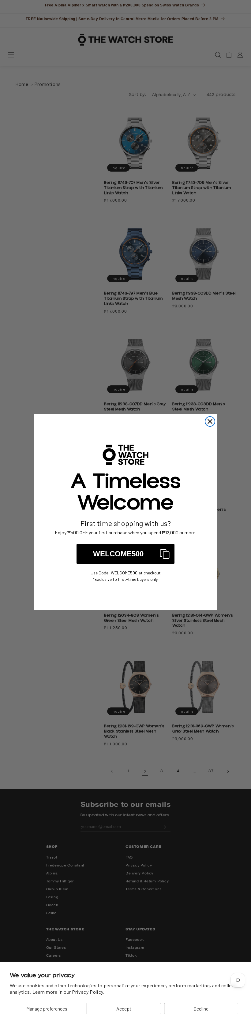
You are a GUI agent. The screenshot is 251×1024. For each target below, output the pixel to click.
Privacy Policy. (88, 992)
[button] (125, 554)
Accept (123, 1008)
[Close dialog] (210, 421)
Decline (200, 1008)
